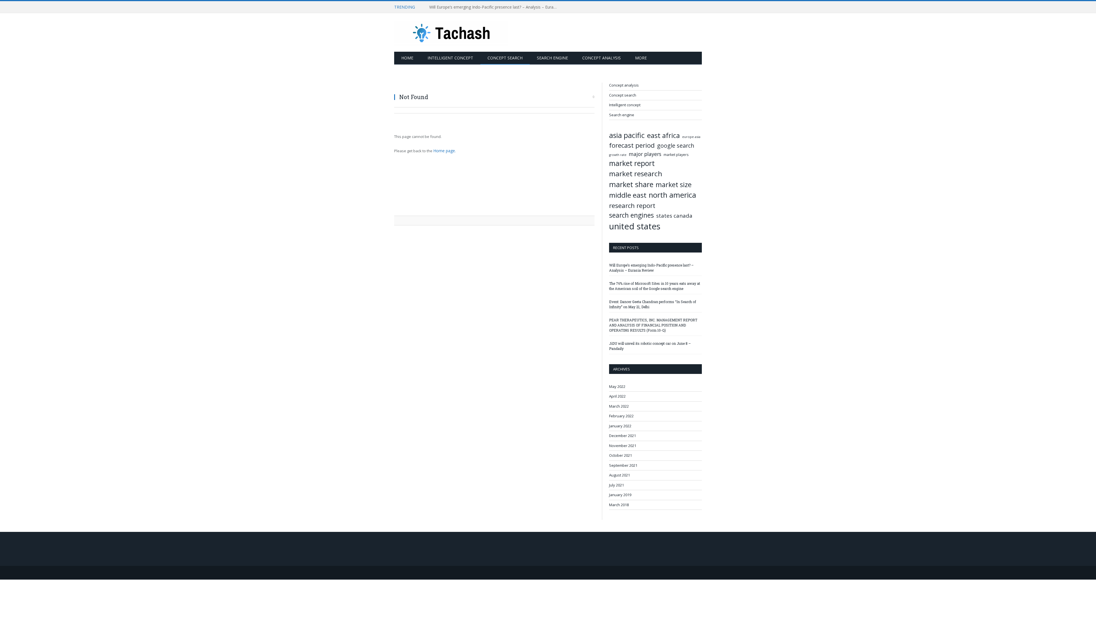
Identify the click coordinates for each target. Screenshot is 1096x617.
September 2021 (623, 465)
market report (632, 163)
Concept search (505, 58)
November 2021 (622, 445)
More (641, 58)
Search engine (552, 58)
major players (645, 154)
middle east (627, 195)
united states (634, 226)
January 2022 (620, 425)
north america (672, 195)
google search (675, 145)
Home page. (443, 150)
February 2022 (621, 415)
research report (632, 205)
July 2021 (616, 485)
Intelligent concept (450, 58)
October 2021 (620, 455)
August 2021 (619, 475)
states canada (674, 215)
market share (631, 184)
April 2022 (617, 396)
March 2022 (619, 406)
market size (674, 184)
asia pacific (627, 135)
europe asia (691, 137)
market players (676, 154)
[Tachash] (451, 32)
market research (635, 173)
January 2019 (620, 494)
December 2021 (622, 435)
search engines (631, 215)
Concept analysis (601, 58)
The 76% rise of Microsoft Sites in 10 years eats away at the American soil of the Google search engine (495, 7)
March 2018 (619, 504)
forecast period (632, 145)
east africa (663, 135)
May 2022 (617, 386)
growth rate (617, 155)
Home (407, 58)
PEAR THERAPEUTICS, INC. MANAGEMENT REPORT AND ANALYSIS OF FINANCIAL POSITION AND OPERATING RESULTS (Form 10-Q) (653, 325)
